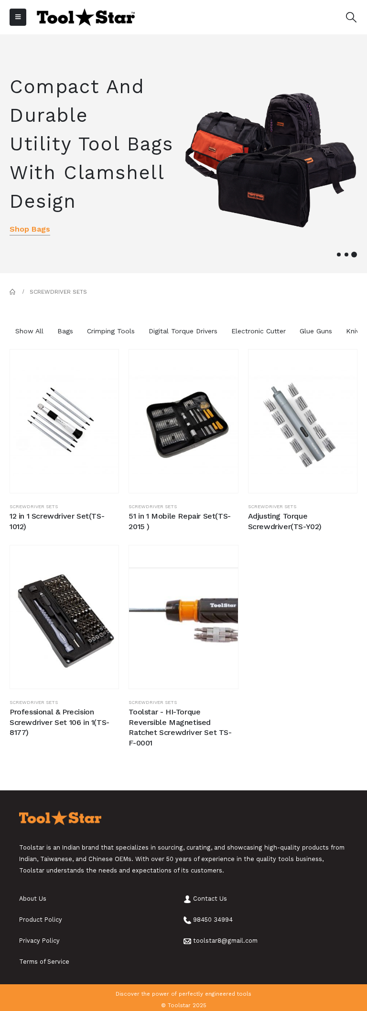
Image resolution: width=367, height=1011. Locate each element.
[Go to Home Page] (13, 292)
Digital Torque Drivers (183, 331)
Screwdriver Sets (34, 506)
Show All (29, 331)
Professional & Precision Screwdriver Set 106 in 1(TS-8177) (59, 722)
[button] (339, 254)
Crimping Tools (111, 331)
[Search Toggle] (351, 17)
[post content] (64, 421)
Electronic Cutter (258, 331)
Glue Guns (316, 331)
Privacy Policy (39, 940)
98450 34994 (213, 919)
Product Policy (40, 919)
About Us (32, 898)
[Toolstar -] (85, 17)
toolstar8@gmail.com (225, 940)
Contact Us (210, 898)
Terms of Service (44, 961)
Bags (65, 331)
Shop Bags (30, 229)
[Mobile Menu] (18, 17)
